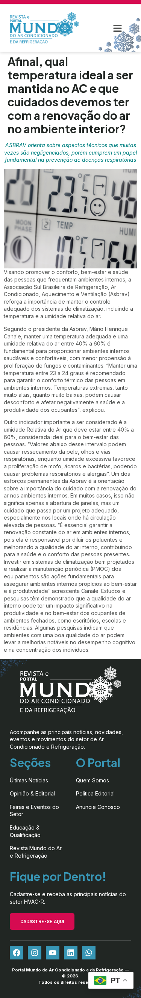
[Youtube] (52, 952)
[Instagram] (34, 952)
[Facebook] (16, 952)
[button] (118, 28)
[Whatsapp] (89, 952)
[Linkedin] (70, 952)
